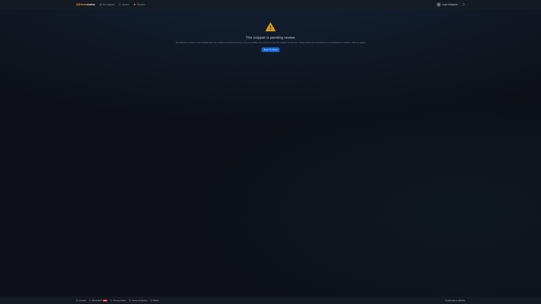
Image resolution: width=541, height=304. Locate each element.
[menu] (270, 4)
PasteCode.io (451, 300)
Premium (141, 4)
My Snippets (108, 4)
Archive (125, 4)
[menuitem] (86, 4)
